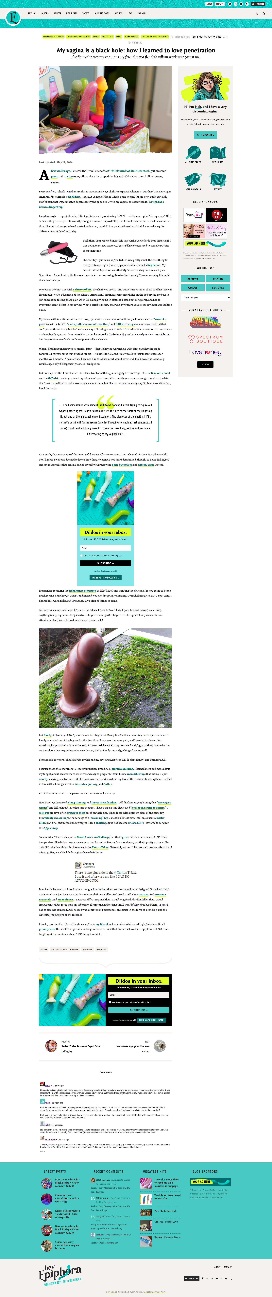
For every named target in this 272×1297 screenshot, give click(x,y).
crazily (43, 779)
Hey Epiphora (112, 1292)
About (209, 4)
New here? (71, 13)
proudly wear (47, 929)
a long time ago (77, 802)
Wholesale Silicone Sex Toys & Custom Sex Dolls (206, 1197)
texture (143, 894)
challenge (102, 822)
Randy (48, 735)
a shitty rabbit (82, 289)
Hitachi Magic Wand (216, 255)
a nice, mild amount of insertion (88, 324)
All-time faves (102, 13)
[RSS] (226, 1278)
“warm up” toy (99, 818)
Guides (45, 13)
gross (125, 837)
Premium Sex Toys (187, 253)
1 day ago (100, 1192)
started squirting (122, 768)
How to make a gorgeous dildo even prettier (132, 1047)
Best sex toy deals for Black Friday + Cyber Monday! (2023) (67, 1229)
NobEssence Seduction (82, 590)
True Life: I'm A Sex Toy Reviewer (155, 37)
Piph (198, 107)
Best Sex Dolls (223, 1190)
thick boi (101, 949)
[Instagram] (235, 4)
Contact (219, 4)
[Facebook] (203, 1278)
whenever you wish (128, 1020)
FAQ (130, 13)
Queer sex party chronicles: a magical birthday (67, 1245)
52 (226, 37)
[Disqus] (105, 1116)
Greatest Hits (107, 37)
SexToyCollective (189, 255)
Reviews (32, 13)
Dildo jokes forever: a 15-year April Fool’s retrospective (67, 1214)
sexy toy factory (222, 1194)
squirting (88, 949)
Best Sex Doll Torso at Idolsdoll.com (202, 1194)
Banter (57, 13)
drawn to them (76, 812)
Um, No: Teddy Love (166, 1221)
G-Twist (53, 378)
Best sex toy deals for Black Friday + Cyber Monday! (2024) (67, 1183)
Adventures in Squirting (53, 37)
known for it (136, 822)
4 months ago (111, 1243)
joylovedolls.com (200, 258)
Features (218, 287)
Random (142, 13)
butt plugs (125, 464)
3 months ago (117, 1228)
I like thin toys (126, 324)
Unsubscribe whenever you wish (105, 571)
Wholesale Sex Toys (205, 255)
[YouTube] (241, 4)
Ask (128, 1292)
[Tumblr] (247, 4)
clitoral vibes (146, 464)
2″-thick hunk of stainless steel (128, 170)
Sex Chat (219, 253)
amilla (99, 1234)
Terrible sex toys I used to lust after (167, 1197)
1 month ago (101, 1210)
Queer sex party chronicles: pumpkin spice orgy (67, 1198)
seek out (44, 812)
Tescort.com (196, 1190)
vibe (70, 176)
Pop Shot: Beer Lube (166, 1211)
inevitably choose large (54, 818)
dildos (44, 949)
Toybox (86, 13)
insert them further (104, 802)
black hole (74, 196)
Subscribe (206, 134)
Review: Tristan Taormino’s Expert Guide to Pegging (81, 1047)
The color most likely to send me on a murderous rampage (166, 1183)
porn (54, 176)
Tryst (214, 258)
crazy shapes (65, 899)
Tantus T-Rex (100, 847)
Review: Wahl (97, 1243)
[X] (207, 1278)
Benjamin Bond (160, 373)
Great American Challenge (93, 837)
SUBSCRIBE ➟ (105, 563)
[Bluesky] (230, 4)
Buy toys (119, 13)
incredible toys (136, 774)
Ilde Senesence (103, 1179)
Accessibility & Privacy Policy (154, 1292)
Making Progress (132, 37)
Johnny (92, 784)
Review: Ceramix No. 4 (167, 1237)
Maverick (81, 784)
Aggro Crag (50, 828)
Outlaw (108, 784)
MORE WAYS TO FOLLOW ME (105, 577)
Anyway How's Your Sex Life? (78, 37)
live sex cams (208, 258)
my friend (101, 924)
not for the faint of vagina (148, 807)
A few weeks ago (60, 170)
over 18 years (191, 119)
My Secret (154, 265)
